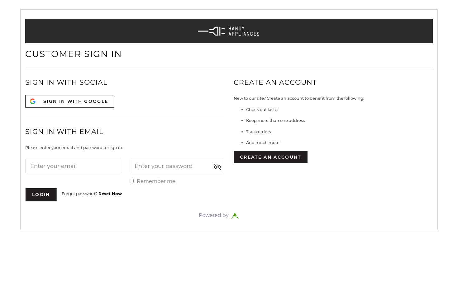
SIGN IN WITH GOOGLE (75, 101)
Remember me (156, 181)
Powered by (214, 215)
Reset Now (110, 193)
